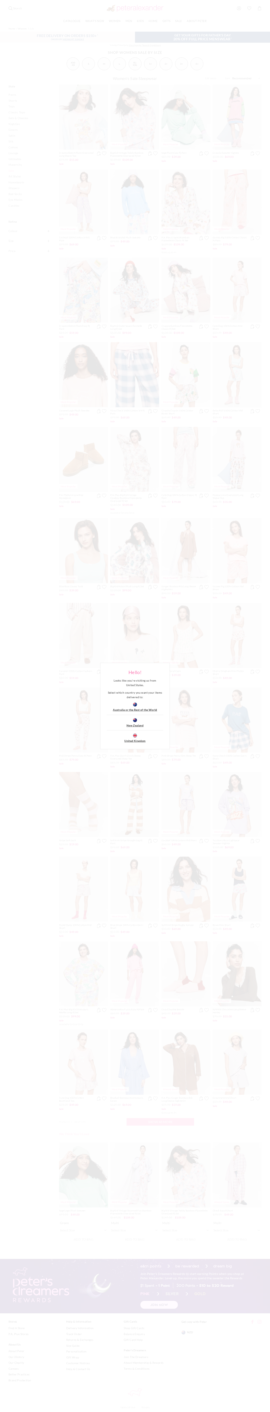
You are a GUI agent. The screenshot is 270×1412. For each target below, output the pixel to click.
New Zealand (135, 725)
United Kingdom (135, 740)
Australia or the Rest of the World (135, 709)
